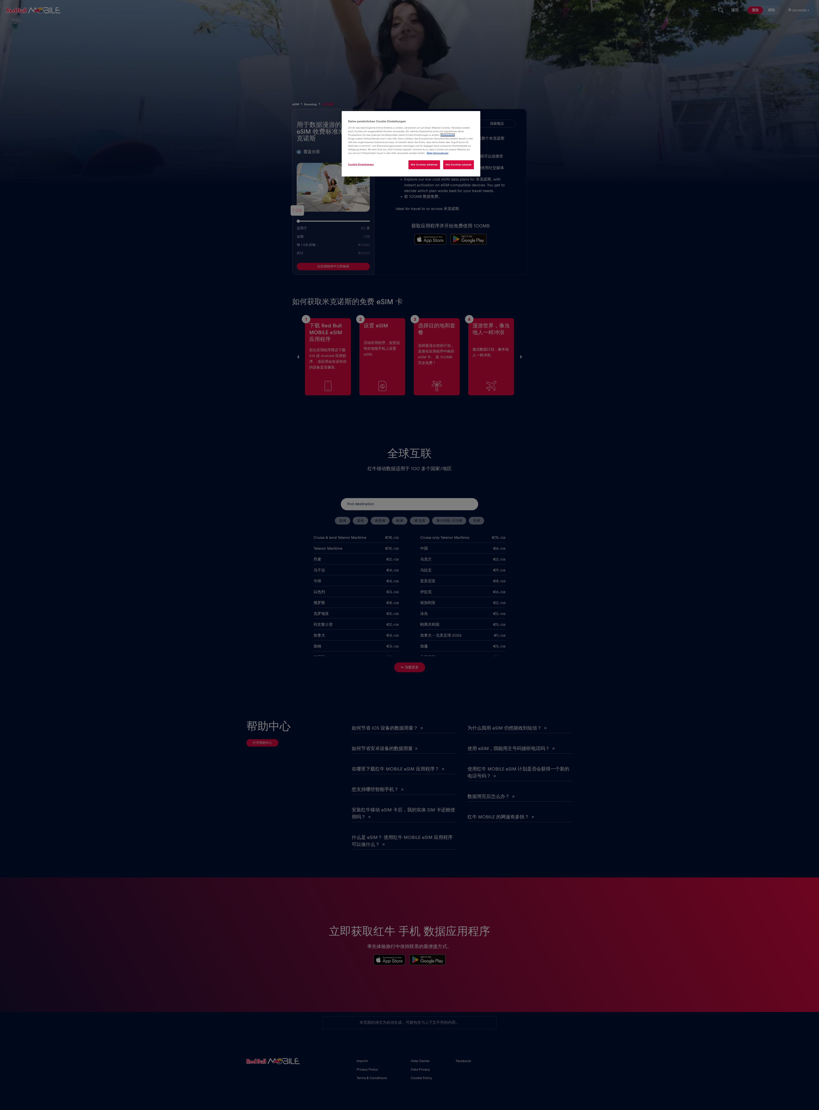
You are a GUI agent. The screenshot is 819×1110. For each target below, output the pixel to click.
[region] (411, 143)
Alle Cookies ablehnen (424, 164)
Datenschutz (447, 135)
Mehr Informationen (437, 153)
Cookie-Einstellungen (361, 164)
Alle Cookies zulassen (459, 164)
